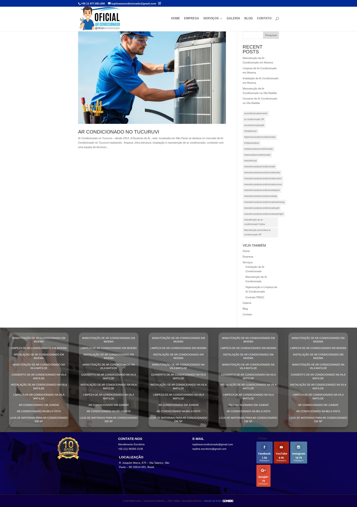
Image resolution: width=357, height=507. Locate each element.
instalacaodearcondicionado (258, 149)
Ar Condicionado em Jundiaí (39, 404)
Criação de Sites (212, 501)
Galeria (233, 18)
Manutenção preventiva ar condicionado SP (257, 232)
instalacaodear (251, 143)
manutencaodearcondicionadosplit (261, 208)
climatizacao (250, 131)
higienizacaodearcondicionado (260, 137)
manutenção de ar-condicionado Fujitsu (254, 222)
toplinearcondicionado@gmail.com (212, 444)
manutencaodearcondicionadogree (262, 190)
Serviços (211, 18)
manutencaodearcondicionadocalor (262, 172)
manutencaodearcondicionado (259, 166)
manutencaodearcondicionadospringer (264, 214)
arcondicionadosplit (254, 125)
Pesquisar (271, 35)
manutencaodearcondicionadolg (260, 196)
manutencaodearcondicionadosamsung (264, 202)
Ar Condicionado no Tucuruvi (118, 132)
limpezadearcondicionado (257, 155)
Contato (264, 18)
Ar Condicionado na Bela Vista (39, 411)
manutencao (250, 160)
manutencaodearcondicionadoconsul (263, 184)
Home (175, 18)
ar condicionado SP (254, 119)
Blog (248, 18)
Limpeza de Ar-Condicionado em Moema (39, 348)
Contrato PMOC (254, 297)
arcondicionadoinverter (256, 113)
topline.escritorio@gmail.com (209, 448)
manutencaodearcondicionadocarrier (263, 178)
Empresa (191, 18)
